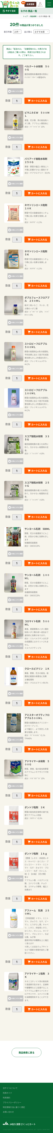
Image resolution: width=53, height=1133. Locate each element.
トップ (25, 16)
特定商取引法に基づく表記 (14, 1107)
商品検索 (33, 16)
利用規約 (6, 1097)
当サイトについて (10, 1088)
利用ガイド (7, 1092)
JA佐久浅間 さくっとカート (22, 1124)
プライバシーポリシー (12, 1102)
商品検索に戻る (26, 1052)
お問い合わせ (8, 1111)
